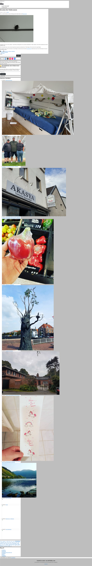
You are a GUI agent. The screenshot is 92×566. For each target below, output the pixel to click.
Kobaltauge (3, 555)
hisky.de (3, 554)
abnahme (4, 541)
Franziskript (4, 553)
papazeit (16, 544)
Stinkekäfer (13, 51)
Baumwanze (6, 51)
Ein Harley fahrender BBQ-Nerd (7, 552)
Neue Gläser (3, 53)
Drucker (6, 542)
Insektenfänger (29, 48)
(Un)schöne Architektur (4, 52)
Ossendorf (6, 544)
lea (11, 543)
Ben (9, 541)
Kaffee (6, 543)
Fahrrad (8, 542)
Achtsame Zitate (4, 7)
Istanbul (4, 543)
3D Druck (1, 541)
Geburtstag (1, 543)
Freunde (16, 542)
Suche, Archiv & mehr (5, 6)
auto (6, 541)
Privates (2, 51)
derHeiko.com (2, 1)
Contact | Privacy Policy (5, 5)
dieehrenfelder (2, 542)
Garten (18, 542)
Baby (8, 541)
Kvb (10, 543)
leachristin (18, 543)
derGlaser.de (4, 551)
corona (14, 541)
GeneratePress (13, 557)
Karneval (9, 543)
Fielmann (13, 542)
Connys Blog (4, 550)
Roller (19, 544)
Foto (14, 542)
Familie (10, 542)
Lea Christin (14, 543)
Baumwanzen (25, 13)
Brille (11, 541)
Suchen (1, 54)
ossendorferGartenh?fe (12, 544)
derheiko (9, 51)
